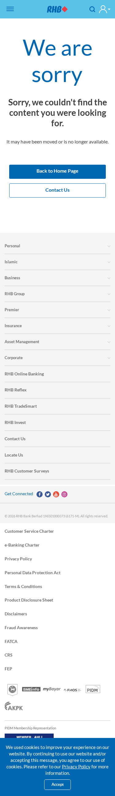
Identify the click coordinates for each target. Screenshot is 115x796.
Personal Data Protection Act (32, 572)
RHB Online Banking (24, 373)
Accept (58, 784)
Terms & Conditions (23, 586)
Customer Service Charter (29, 531)
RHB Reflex (16, 389)
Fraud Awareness (21, 627)
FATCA (11, 641)
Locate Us (14, 454)
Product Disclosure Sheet (29, 599)
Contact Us (15, 438)
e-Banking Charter (22, 544)
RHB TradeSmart (21, 406)
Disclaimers (16, 613)
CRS (9, 654)
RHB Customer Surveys (27, 470)
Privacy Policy (18, 558)
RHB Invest (15, 422)
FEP (8, 668)
